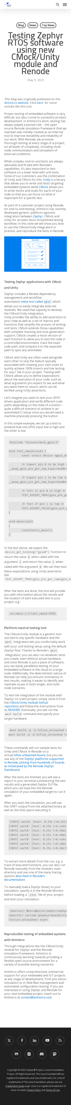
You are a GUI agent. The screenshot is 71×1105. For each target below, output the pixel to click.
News (32, 25)
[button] (65, 4)
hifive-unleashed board (29, 755)
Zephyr (38, 216)
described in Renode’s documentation (24, 878)
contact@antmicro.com (36, 997)
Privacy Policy (34, 1090)
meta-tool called (36, 302)
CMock (43, 187)
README (14, 710)
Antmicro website (16, 103)
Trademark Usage (14, 1086)
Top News (48, 25)
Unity (46, 180)
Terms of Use (53, 1090)
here (40, 103)
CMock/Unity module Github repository (26, 704)
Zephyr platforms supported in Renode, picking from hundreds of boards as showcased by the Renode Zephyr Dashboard (34, 764)
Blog (21, 25)
